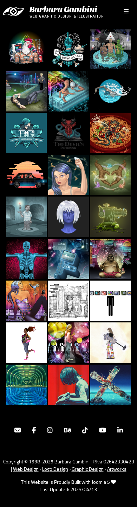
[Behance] (67, 430)
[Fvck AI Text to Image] (68, 48)
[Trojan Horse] (110, 216)
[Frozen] (68, 384)
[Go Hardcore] (26, 48)
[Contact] (17, 430)
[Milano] (26, 300)
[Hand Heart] (110, 174)
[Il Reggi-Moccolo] (26, 216)
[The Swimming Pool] (26, 90)
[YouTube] (102, 430)
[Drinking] (26, 384)
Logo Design (55, 469)
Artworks (116, 469)
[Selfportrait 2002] (110, 342)
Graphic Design (88, 469)
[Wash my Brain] (110, 300)
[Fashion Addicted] (26, 342)
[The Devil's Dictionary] (68, 132)
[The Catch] (110, 90)
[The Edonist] (68, 342)
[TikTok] (85, 430)
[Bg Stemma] (26, 132)
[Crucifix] (26, 258)
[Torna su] (124, 494)
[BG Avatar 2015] (68, 216)
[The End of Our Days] (26, 174)
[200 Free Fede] (68, 90)
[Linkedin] (120, 430)
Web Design (26, 469)
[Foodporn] (110, 132)
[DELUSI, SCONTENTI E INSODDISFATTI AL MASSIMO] (110, 48)
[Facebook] (33, 430)
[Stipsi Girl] (68, 174)
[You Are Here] (68, 258)
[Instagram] (49, 430)
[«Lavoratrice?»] (68, 300)
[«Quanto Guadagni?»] (110, 258)
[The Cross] (110, 384)
